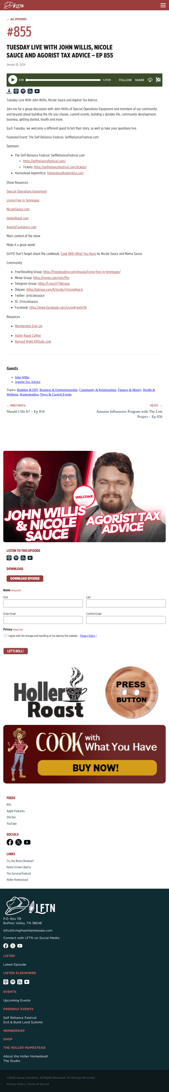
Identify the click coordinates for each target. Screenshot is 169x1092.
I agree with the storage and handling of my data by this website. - (52, 636)
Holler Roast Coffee (28, 335)
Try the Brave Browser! (20, 861)
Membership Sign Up (28, 326)
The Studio (11, 1061)
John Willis (22, 377)
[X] (18, 842)
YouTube (12, 824)
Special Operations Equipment (27, 191)
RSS (9, 805)
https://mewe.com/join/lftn (51, 278)
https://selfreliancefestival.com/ (44, 161)
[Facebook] (10, 842)
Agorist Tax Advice (27, 382)
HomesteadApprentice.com (65, 173)
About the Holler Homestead (25, 1056)
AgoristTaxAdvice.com (21, 227)
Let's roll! (15, 651)
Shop (7, 1039)
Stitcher (11, 817)
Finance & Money (129, 390)
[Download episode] (9, 91)
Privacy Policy (87, 636)
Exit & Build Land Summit (23, 1022)
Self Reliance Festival (19, 1018)
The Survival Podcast (19, 873)
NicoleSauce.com (18, 209)
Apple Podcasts (16, 811)
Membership (14, 1031)
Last (88, 597)
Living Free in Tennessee (23, 200)
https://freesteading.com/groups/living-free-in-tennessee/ (82, 272)
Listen (9, 956)
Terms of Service (38, 1084)
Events (9, 992)
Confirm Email (93, 614)
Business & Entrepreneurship (58, 390)
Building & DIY (27, 390)
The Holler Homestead (24, 1048)
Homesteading (29, 394)
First (5, 597)
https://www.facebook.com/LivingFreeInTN (58, 307)
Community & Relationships (97, 390)
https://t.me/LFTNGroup (54, 283)
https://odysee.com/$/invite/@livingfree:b (54, 289)
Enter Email (9, 614)
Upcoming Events (17, 1000)
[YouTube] (27, 842)
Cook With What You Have (78, 253)
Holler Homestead (17, 880)
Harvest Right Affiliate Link (33, 341)
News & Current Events (56, 394)
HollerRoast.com (18, 218)
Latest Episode (14, 964)
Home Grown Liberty (19, 867)
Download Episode (25, 578)
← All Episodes (17, 19)
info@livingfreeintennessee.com (27, 930)
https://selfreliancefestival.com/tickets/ (60, 167)
